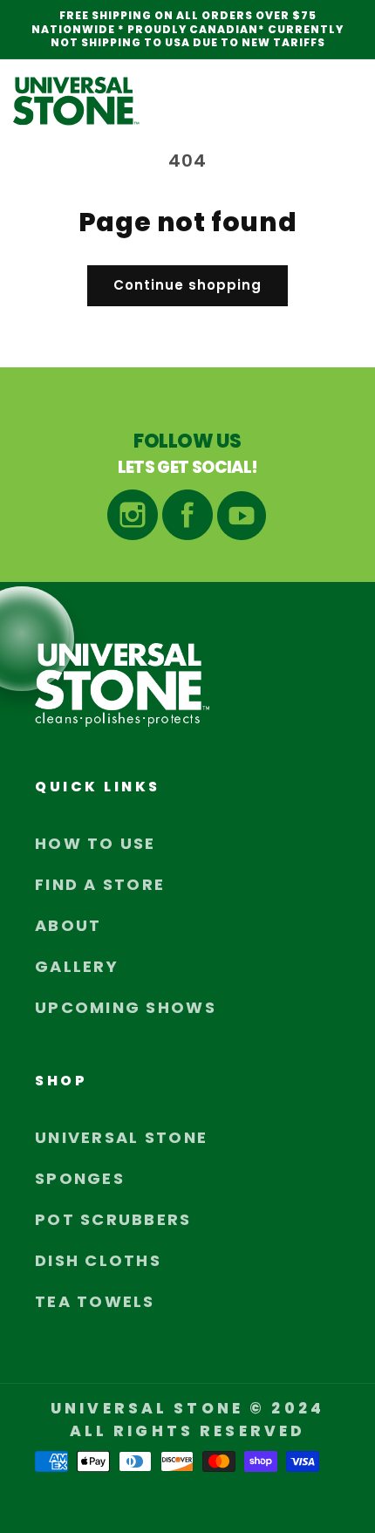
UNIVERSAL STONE (121, 1137)
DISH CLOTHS (98, 1260)
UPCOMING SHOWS (125, 1007)
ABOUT (68, 925)
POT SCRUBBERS (113, 1219)
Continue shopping (187, 285)
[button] (343, 101)
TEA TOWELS (95, 1301)
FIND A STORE (100, 884)
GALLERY (77, 966)
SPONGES (80, 1178)
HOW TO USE (95, 843)
